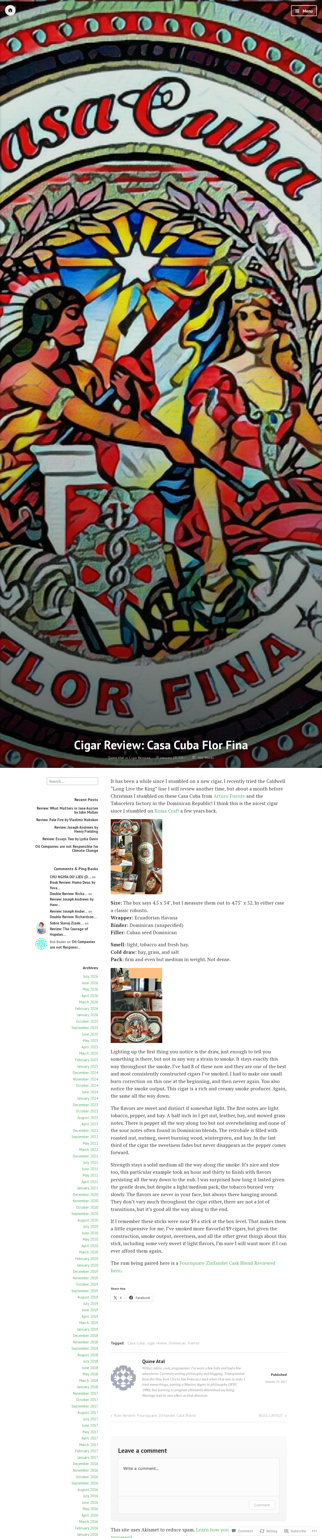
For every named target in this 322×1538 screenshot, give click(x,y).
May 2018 (90, 1374)
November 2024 (85, 1079)
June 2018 (90, 1367)
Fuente (193, 1343)
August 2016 (87, 1489)
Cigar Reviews (139, 758)
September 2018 (84, 1348)
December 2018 (85, 1335)
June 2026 (90, 983)
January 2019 (87, 1329)
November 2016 (85, 1470)
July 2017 (90, 1419)
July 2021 (90, 1162)
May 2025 (90, 1040)
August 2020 (87, 1220)
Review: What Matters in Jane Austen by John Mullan (67, 810)
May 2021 (90, 1175)
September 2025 (84, 1027)
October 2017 (87, 1399)
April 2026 (90, 995)
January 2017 (87, 1457)
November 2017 (85, 1393)
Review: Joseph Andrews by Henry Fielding (76, 829)
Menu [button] (307, 11)
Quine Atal (116, 758)
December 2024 (85, 1072)
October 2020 (87, 1207)
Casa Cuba (136, 1343)
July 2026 (90, 976)
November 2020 (85, 1200)
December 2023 (85, 1104)
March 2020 (88, 1252)
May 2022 (90, 1143)
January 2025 (87, 1066)
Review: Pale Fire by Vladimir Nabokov (67, 819)
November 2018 (85, 1342)
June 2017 (90, 1425)
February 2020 (86, 1258)
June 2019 (90, 1310)
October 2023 (87, 1111)
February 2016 (86, 1528)
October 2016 (87, 1476)
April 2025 (90, 1047)
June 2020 (90, 1233)
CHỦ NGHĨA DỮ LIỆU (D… (70, 876)
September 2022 (84, 1136)
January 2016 (87, 1534)
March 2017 (88, 1444)
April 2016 (90, 1515)
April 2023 (90, 1124)
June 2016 (90, 1502)
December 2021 (85, 1156)
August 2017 (87, 1412)
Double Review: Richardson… (73, 916)
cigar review (157, 1343)
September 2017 (84, 1406)
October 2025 (87, 1021)
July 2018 (90, 1361)
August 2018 (87, 1355)
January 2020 (87, 1265)
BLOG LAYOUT (271, 1415)
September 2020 (84, 1213)
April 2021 (90, 1181)
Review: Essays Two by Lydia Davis (70, 838)
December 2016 (85, 1463)
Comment (262, 1505)
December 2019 (85, 1271)
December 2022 (85, 1130)
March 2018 (88, 1380)
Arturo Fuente (229, 796)
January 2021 (87, 1188)
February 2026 (86, 1008)
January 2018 (87, 1386)
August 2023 (87, 1117)
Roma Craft (166, 811)
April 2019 (90, 1316)
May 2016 (90, 1508)
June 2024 (90, 1092)
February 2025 (86, 1059)
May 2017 (90, 1431)
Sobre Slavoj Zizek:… (67, 923)
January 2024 (87, 1098)
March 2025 (88, 1053)
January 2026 (87, 1014)
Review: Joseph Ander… (68, 911)
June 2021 (90, 1169)
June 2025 (90, 1034)
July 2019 (90, 1303)
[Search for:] (72, 780)
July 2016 (90, 1496)
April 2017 (90, 1438)
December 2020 (85, 1194)
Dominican (177, 1343)
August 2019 (87, 1297)
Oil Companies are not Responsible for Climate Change (66, 848)
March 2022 (88, 1149)
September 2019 (84, 1290)
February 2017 (86, 1451)
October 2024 (87, 1085)
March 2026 (88, 1002)
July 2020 (90, 1226)
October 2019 (87, 1284)
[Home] (10, 10)
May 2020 (90, 1239)
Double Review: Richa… (68, 893)
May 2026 (90, 989)
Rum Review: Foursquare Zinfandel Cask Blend (155, 1415)
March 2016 (88, 1521)
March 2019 (88, 1322)
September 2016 (84, 1483)
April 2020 (90, 1245)
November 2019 (85, 1278)
